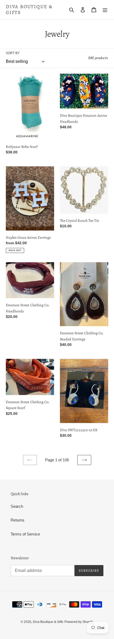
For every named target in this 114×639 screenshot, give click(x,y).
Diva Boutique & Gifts (29, 9)
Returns (17, 520)
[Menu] (105, 9)
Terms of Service (25, 534)
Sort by (13, 53)
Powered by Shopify (78, 622)
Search (17, 506)
